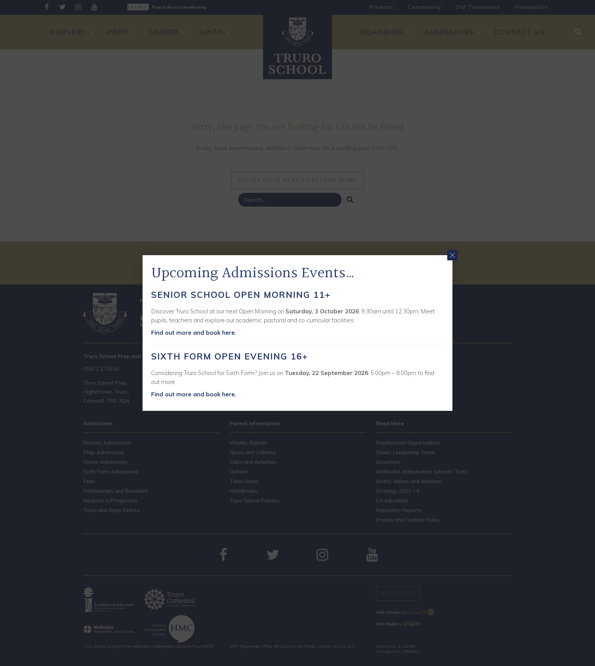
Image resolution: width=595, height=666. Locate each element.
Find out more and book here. (193, 332)
